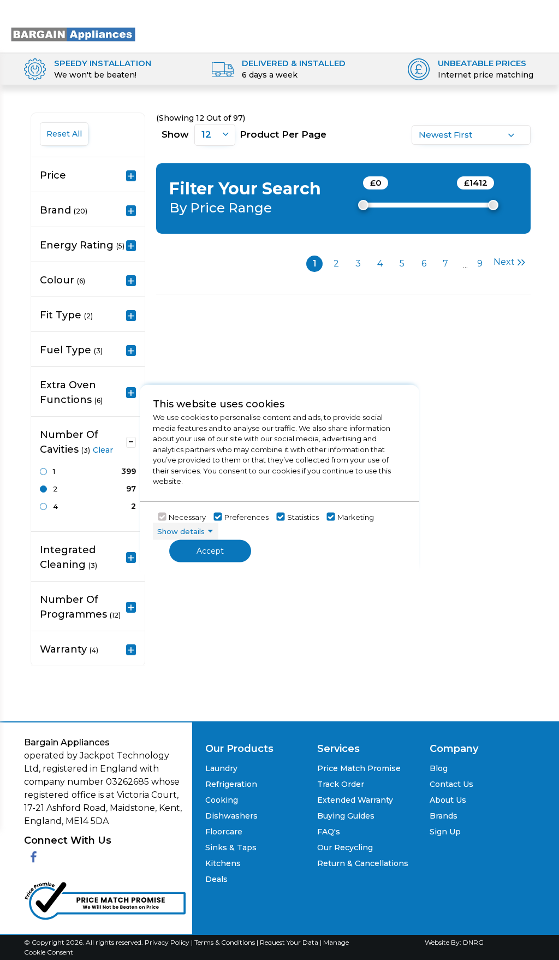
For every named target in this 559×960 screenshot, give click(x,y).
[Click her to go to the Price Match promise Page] (105, 899)
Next (504, 262)
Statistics (303, 516)
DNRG (473, 942)
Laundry (221, 768)
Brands (443, 816)
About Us (448, 800)
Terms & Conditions (225, 942)
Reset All (64, 134)
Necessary (187, 516)
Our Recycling (345, 847)
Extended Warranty (355, 800)
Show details (181, 530)
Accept (210, 551)
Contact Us (451, 784)
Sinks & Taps (231, 847)
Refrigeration (231, 784)
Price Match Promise (359, 768)
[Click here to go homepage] (73, 22)
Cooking (221, 800)
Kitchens (223, 863)
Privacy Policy (168, 942)
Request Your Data (289, 942)
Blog (439, 768)
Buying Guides (345, 816)
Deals (216, 879)
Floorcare (223, 832)
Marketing (355, 516)
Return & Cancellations (362, 863)
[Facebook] (33, 857)
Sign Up (445, 832)
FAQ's (328, 832)
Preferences (246, 516)
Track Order (340, 784)
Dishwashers (231, 816)
